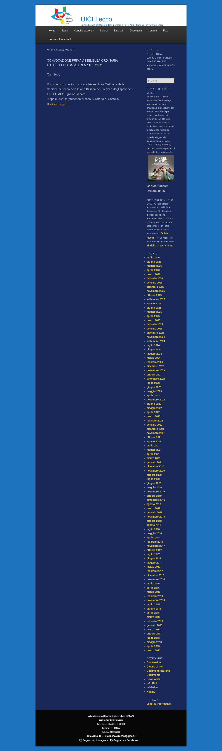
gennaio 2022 (154, 424)
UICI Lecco (96, 18)
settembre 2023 (156, 378)
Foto (165, 30)
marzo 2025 (153, 320)
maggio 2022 (154, 408)
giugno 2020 (154, 483)
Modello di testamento (160, 245)
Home (51, 30)
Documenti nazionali (59, 39)
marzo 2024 (153, 357)
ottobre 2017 (154, 550)
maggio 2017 (154, 562)
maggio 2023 (154, 391)
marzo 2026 (153, 274)
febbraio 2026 (155, 278)
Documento (153, 675)
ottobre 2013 (154, 633)
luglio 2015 (153, 604)
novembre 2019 (156, 491)
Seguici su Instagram (95, 740)
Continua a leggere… (59, 104)
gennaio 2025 (154, 328)
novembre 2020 (156, 470)
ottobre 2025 (154, 295)
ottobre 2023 (154, 374)
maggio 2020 (154, 487)
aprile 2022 (153, 412)
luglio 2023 (153, 383)
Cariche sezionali (84, 30)
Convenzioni (154, 662)
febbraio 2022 (155, 420)
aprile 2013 (153, 646)
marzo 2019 (153, 508)
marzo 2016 (153, 592)
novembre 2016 (156, 579)
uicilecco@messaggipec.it (120, 736)
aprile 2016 (153, 587)
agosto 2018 (154, 525)
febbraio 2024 (155, 362)
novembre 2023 (156, 370)
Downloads (153, 679)
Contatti (152, 30)
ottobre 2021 (154, 437)
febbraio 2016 (155, 596)
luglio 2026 (153, 257)
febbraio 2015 (155, 621)
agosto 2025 (154, 303)
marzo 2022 (153, 416)
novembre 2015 (156, 600)
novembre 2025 (156, 291)
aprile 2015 (153, 612)
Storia (64, 30)
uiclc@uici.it (93, 736)
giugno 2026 (154, 261)
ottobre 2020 (154, 475)
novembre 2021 (156, 433)
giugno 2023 (154, 387)
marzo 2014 (153, 629)
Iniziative (152, 687)
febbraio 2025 (155, 324)
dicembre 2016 (155, 575)
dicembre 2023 (155, 366)
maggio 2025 (154, 311)
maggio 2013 (154, 642)
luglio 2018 (153, 529)
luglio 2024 (153, 345)
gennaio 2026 (154, 282)
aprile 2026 (153, 270)
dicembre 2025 (155, 287)
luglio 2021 (153, 445)
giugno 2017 (154, 558)
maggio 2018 (154, 533)
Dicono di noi (155, 666)
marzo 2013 (153, 650)
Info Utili (152, 683)
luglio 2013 (153, 637)
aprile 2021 (153, 454)
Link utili (119, 30)
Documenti (136, 30)
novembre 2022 (156, 399)
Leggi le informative (159, 703)
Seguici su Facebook (125, 740)
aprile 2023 (153, 395)
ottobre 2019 (154, 495)
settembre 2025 (156, 299)
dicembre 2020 (155, 466)
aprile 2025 (153, 316)
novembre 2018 (156, 516)
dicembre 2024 (155, 332)
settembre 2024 (156, 341)
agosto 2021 (154, 441)
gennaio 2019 (154, 512)
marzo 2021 (153, 458)
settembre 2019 (156, 500)
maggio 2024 (154, 353)
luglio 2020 (153, 479)
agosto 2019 (154, 504)
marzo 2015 (153, 617)
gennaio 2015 (154, 625)
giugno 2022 (154, 403)
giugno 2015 (154, 608)
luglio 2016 (153, 583)
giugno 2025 (154, 307)
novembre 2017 (156, 546)
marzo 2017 (153, 566)
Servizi (104, 30)
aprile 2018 (153, 537)
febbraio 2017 (155, 571)
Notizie (151, 691)
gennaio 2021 (154, 462)
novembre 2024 (156, 337)
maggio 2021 (154, 449)
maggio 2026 (154, 265)
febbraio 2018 (155, 541)
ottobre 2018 (154, 521)
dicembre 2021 (155, 429)
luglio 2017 (153, 554)
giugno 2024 (154, 349)
